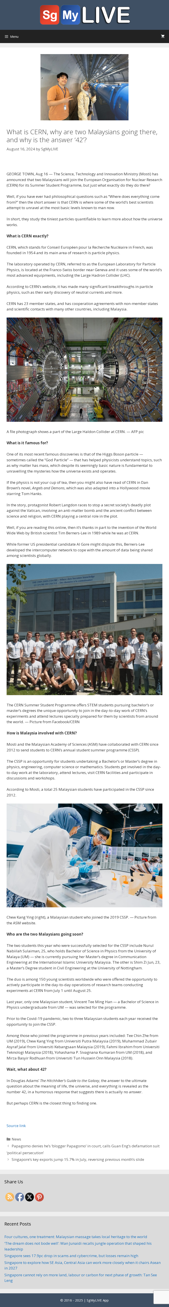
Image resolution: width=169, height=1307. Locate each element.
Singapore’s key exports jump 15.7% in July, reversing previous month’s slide (78, 1159)
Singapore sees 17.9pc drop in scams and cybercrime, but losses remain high (71, 1255)
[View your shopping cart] (162, 36)
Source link (16, 1125)
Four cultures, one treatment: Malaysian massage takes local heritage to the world (75, 1236)
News (16, 1139)
